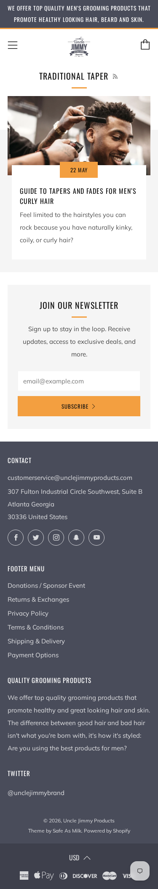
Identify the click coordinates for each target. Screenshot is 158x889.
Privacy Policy (28, 613)
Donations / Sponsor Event (46, 585)
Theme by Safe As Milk (54, 830)
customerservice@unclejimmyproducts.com (70, 478)
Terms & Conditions (36, 627)
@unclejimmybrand (36, 793)
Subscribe (75, 406)
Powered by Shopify (107, 830)
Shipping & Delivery (36, 641)
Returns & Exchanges (38, 599)
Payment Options (33, 655)
